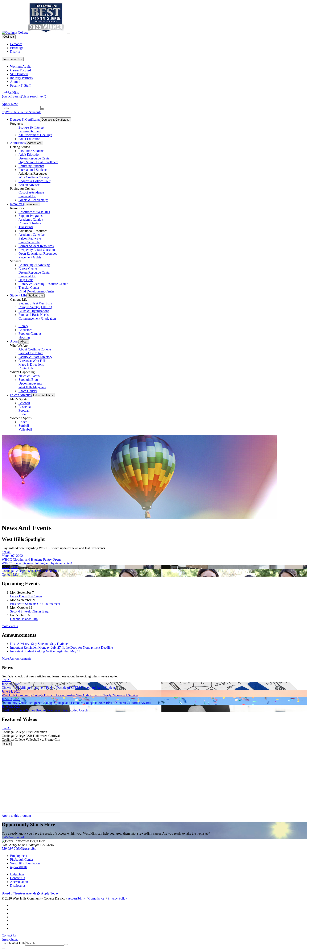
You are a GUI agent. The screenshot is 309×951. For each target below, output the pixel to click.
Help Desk (25, 280)
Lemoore (16, 44)
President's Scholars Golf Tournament (35, 604)
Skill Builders (19, 74)
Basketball (25, 406)
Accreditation (19, 882)
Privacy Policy (117, 898)
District (15, 51)
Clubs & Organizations (33, 311)
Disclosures (17, 885)
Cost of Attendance (31, 192)
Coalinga (8, 36)
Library (23, 326)
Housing (24, 337)
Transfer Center (28, 287)
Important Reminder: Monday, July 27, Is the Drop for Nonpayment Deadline (61, 647)
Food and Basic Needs (33, 314)
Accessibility (76, 898)
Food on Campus (29, 333)
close (6, 743)
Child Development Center (36, 291)
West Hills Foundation (25, 863)
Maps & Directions (31, 364)
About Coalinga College (34, 349)
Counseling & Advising (34, 265)
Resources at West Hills (34, 212)
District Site (28, 848)
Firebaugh (17, 48)
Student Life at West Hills (35, 303)
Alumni (15, 81)
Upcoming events (30, 383)
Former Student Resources (36, 246)
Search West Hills (13, 943)
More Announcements (16, 658)
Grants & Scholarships (33, 200)
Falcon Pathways (29, 238)
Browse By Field (29, 131)
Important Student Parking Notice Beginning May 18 (45, 651)
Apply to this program (16, 815)
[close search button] (3, 948)
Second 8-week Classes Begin (30, 611)
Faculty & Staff (20, 85)
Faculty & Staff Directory (35, 357)
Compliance (96, 898)
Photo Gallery (27, 391)
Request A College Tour (34, 181)
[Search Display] (3, 101)
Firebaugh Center (21, 859)
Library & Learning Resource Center (42, 284)
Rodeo (22, 414)
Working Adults (20, 66)
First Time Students (31, 151)
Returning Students (31, 166)
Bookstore (25, 330)
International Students (32, 169)
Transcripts (25, 227)
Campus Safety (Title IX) (35, 307)
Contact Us (25, 368)
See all (6, 552)
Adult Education (29, 139)
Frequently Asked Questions (37, 250)
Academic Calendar (31, 234)
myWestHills (10, 92)
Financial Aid (27, 196)
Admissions (18, 143)
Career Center (27, 268)
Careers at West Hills (32, 360)
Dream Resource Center (34, 158)
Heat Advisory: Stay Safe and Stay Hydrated (39, 643)
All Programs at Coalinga (35, 135)
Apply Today (50, 893)
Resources (17, 204)
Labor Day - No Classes (26, 596)
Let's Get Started (13, 837)
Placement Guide (29, 257)
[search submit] (42, 109)
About (14, 341)
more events (10, 626)
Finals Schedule (29, 242)
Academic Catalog (30, 219)
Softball (23, 425)
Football (23, 410)
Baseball (24, 403)
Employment (18, 855)
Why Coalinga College (33, 177)
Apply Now (10, 104)
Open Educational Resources (37, 253)
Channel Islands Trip (24, 619)
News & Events (29, 376)
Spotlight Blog (28, 379)
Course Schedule (30, 112)
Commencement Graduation (37, 318)
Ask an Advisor (28, 185)
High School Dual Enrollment (38, 162)
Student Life (18, 295)
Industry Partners (21, 78)
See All (6, 680)
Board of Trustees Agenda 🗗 (21, 893)
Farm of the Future (30, 353)
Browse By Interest (31, 127)
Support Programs (30, 215)
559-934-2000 (11, 848)
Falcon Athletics (21, 395)
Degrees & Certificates (25, 119)
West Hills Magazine (32, 387)
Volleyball (25, 429)
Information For (12, 59)
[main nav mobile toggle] (68, 33)
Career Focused (20, 70)
